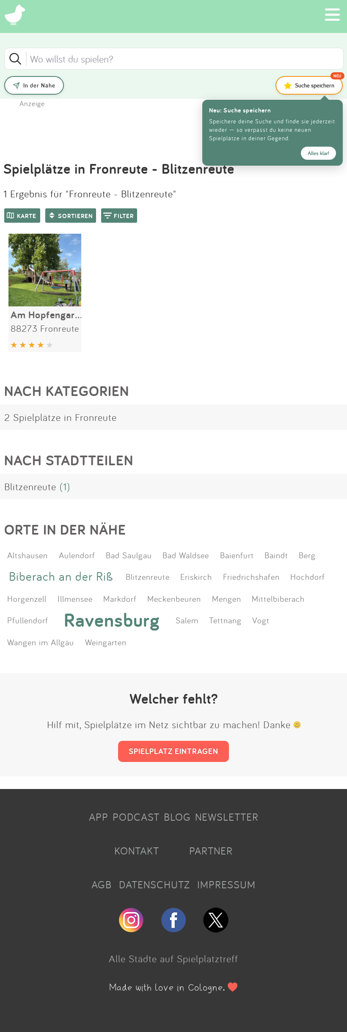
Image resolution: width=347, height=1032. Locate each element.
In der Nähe (39, 85)
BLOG (177, 817)
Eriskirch (196, 576)
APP (98, 817)
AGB (101, 884)
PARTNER (211, 850)
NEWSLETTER (227, 817)
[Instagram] (131, 929)
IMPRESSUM (226, 884)
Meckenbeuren (174, 598)
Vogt (261, 619)
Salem (187, 619)
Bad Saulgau (129, 554)
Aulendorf (77, 554)
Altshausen (27, 554)
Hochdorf (307, 576)
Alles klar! (318, 153)
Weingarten (106, 641)
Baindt (276, 554)
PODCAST (136, 817)
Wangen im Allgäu (40, 641)
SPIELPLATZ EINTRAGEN (173, 750)
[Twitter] (216, 929)
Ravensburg (112, 620)
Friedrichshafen (251, 576)
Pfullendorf (27, 619)
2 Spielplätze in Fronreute (60, 417)
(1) (65, 486)
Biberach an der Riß (61, 576)
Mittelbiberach (278, 598)
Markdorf (120, 598)
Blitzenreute (30, 486)
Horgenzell (27, 598)
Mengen (226, 598)
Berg (307, 554)
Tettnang (225, 619)
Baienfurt (237, 554)
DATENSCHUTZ (154, 884)
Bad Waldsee (185, 554)
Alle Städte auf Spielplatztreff (173, 958)
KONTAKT (136, 850)
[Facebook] (173, 929)
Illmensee (75, 598)
